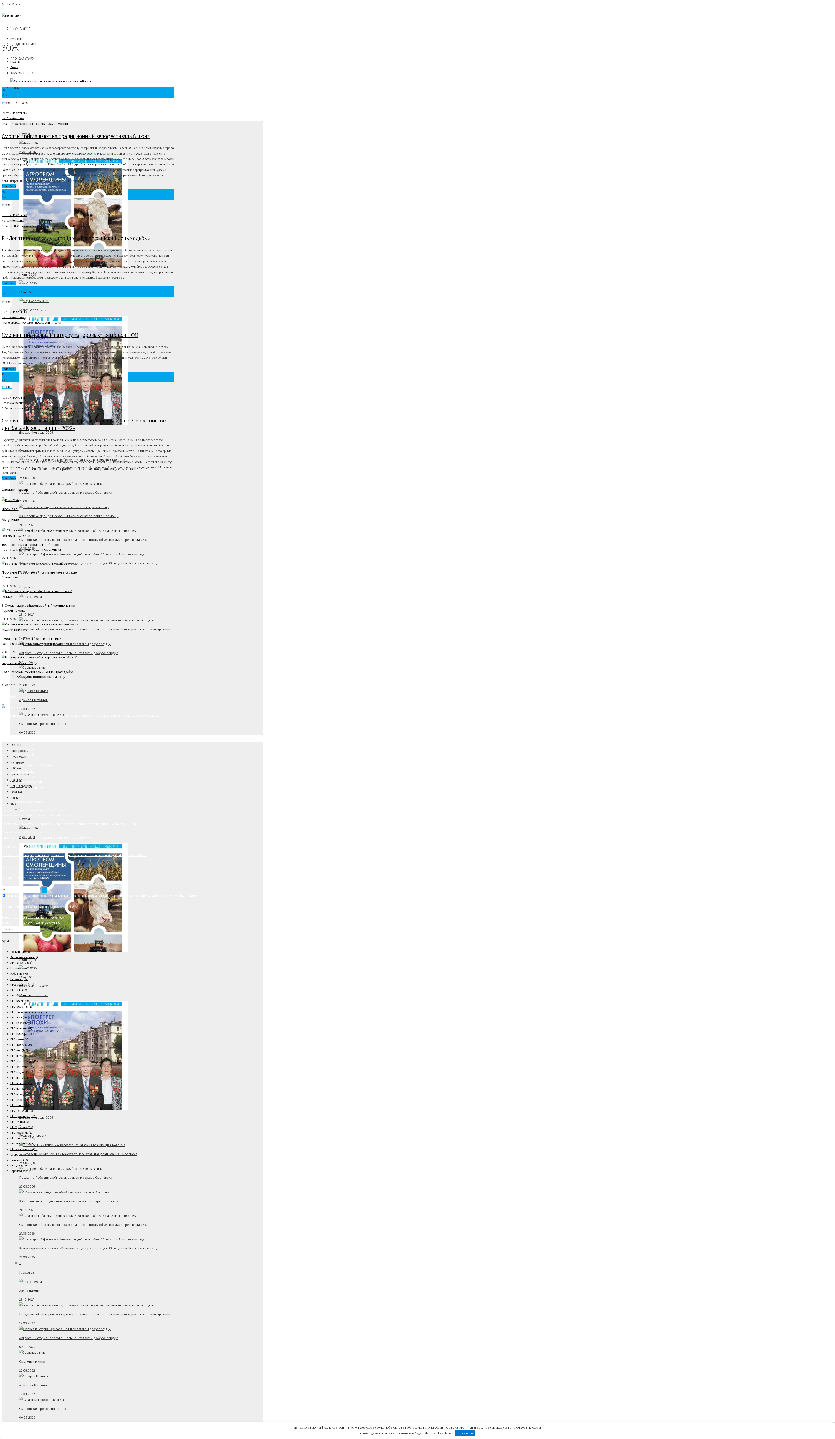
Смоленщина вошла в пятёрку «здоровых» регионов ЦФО (70, 334)
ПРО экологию (21, 1132)
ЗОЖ (51, 124)
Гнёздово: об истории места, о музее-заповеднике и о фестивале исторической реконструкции (94, 629)
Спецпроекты (21, 1165)
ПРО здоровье (22, 103)
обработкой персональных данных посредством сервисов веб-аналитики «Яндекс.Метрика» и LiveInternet (137, 896)
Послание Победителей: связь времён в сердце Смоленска (65, 492)
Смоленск (62, 124)
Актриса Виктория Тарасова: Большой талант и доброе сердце (68, 653)
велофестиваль (38, 124)
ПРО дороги (21, 1006)
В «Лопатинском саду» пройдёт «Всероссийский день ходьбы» (76, 238)
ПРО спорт (8, 124)
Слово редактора (23, 1154)
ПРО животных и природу (29, 1012)
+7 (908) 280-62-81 (22, 771)
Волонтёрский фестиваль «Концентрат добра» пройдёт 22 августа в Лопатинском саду (88, 563)
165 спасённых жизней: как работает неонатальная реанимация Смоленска (78, 1154)
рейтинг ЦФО (53, 323)
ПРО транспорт (23, 1116)
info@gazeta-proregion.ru (26, 782)
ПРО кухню (19, 1039)
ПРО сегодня (29, 323)
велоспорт (21, 124)
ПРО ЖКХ (19, 1017)
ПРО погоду (21, 1078)
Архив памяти (29, 1290)
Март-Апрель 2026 (33, 310)
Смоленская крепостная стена (42, 723)
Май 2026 (27, 292)
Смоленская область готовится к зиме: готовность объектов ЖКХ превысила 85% (83, 539)
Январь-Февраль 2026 (36, 432)
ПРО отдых (20, 1072)
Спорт (64, 408)
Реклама (16, 792)
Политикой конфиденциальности (46, 896)
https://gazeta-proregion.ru (27, 787)
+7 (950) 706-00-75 (22, 776)
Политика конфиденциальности (21, 846)
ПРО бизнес (20, 995)
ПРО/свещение (22, 1138)
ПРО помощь (21, 1089)
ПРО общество (23, 73)
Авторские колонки (24, 957)
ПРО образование (24, 1061)
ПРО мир (19, 1050)
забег (48, 408)
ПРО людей (21, 1045)
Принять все (465, 1433)
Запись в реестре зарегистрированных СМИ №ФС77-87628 (38, 815)
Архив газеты (21, 962)
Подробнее (9, 186)
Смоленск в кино (32, 1361)
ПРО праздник (22, 1094)
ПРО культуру (22, 58)
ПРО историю (21, 1028)
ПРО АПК (18, 990)
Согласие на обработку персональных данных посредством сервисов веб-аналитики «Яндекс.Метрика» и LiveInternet (74, 855)
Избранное (19, 974)
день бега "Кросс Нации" (28, 408)
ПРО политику (21, 1083)
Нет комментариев (13, 118)
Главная (17, 29)
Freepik (13, 867)
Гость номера (21, 968)
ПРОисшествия (23, 44)
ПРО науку (19, 1056)
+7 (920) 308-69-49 (22, 754)
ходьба (81, 226)
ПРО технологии (22, 1110)
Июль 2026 (10, 509)
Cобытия (18, 88)
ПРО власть (20, 1001)
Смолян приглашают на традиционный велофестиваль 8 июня (76, 136)
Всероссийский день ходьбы (49, 226)
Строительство (21, 1171)
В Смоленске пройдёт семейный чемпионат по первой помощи (69, 516)
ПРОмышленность (24, 1149)
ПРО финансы (21, 1127)
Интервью (17, 762)
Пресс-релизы (22, 984)
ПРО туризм (20, 1122)
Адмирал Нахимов (33, 700)
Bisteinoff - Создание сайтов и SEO (42, 923)
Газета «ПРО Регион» (14, 113)
